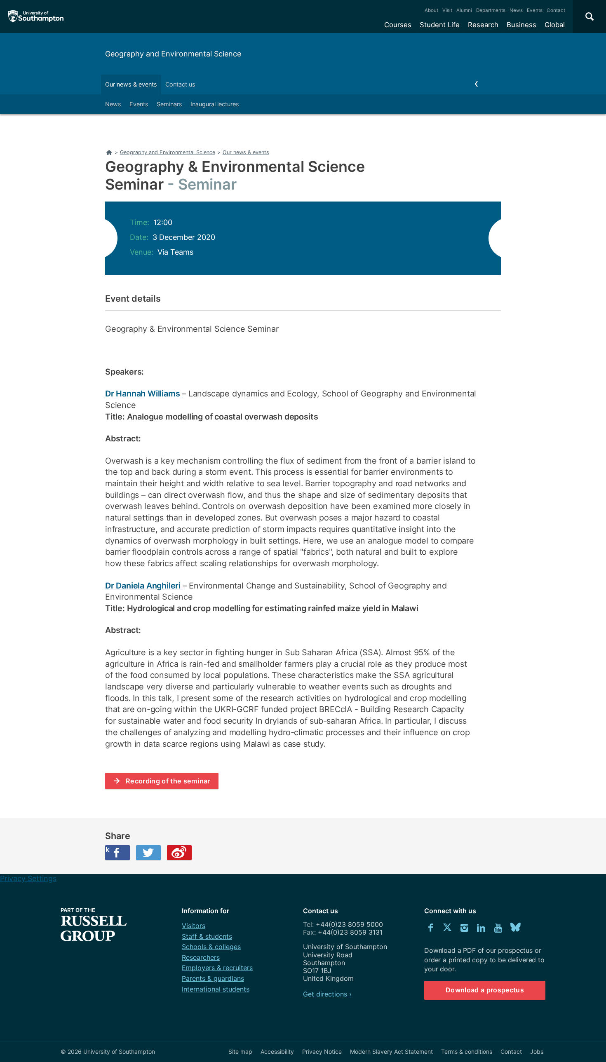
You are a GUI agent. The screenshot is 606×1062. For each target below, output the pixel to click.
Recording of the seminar (168, 781)
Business (521, 25)
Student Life (440, 25)
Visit (447, 10)
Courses (397, 25)
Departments (490, 10)
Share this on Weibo (179, 852)
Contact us (180, 84)
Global (555, 25)
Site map (240, 1051)
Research (483, 25)
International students (215, 989)
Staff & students (207, 936)
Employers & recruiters (217, 968)
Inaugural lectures (214, 104)
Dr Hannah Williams (143, 394)
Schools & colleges (211, 946)
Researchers (201, 957)
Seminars (169, 104)
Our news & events (131, 84)
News (516, 10)
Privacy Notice (322, 1051)
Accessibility (277, 1051)
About (431, 10)
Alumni (464, 10)
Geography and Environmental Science (173, 53)
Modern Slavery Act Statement (391, 1051)
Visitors (193, 925)
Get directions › (327, 994)
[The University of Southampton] (36, 16)
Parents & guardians (213, 978)
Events (535, 10)
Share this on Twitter (148, 852)
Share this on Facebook (107, 849)
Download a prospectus (485, 990)
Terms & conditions (466, 1051)
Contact (556, 10)
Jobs (536, 1051)
